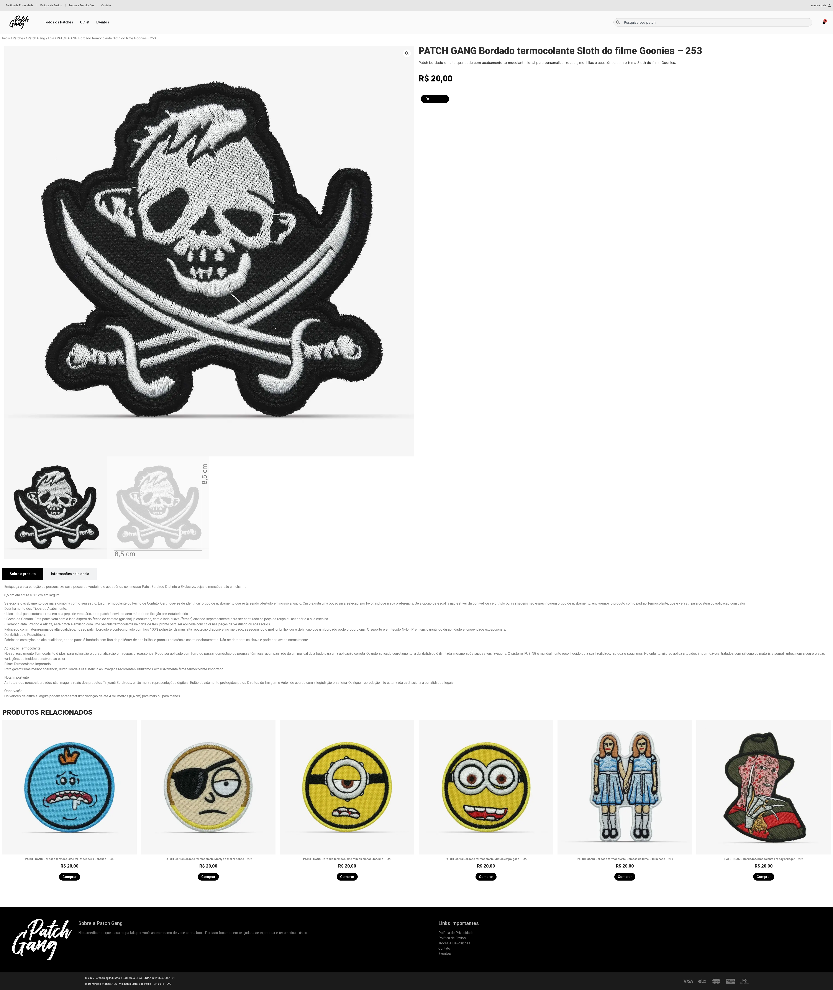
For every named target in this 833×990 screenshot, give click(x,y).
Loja (51, 38)
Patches (19, 38)
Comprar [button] (69, 877)
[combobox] (712, 22)
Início (6, 38)
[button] (407, 53)
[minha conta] (829, 5)
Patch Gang (36, 38)
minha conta (818, 5)
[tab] (22, 574)
